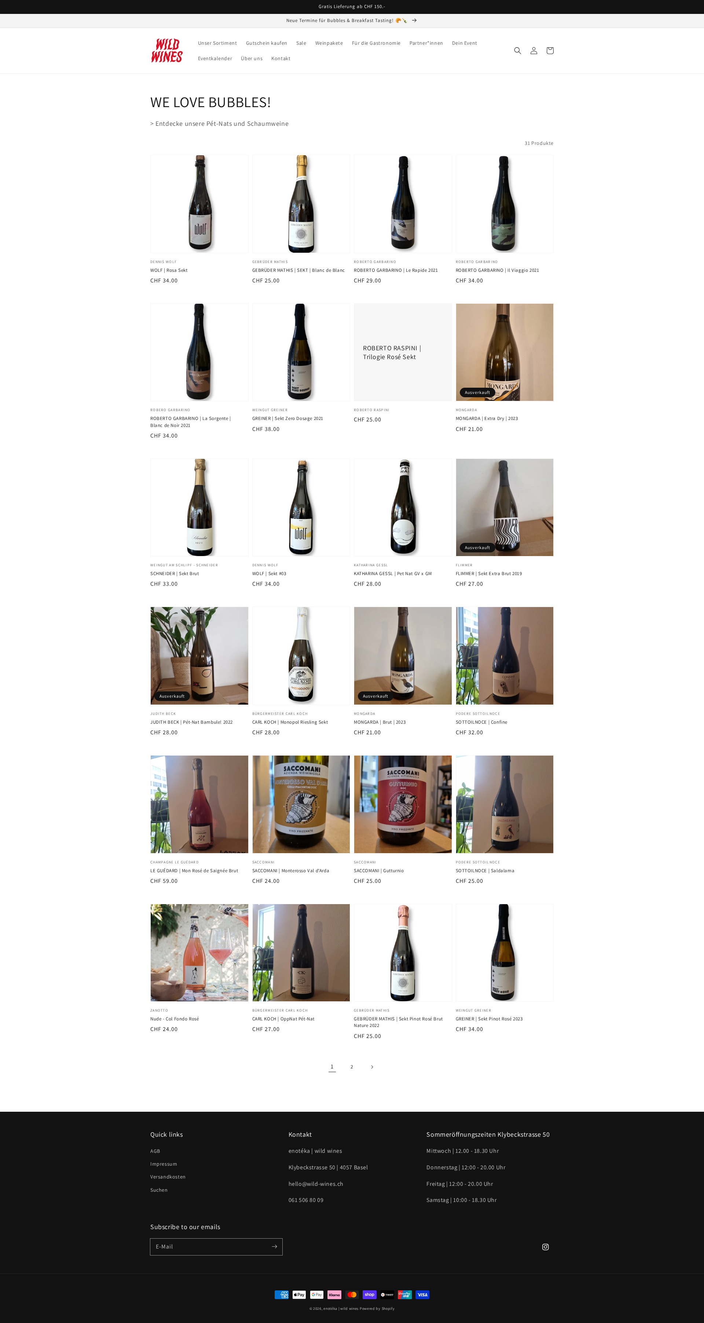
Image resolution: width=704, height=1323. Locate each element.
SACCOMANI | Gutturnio (379, 870)
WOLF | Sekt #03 (269, 573)
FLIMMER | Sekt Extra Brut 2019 (489, 573)
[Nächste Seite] (372, 1067)
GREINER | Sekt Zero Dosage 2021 (288, 418)
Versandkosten (168, 1176)
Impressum (163, 1164)
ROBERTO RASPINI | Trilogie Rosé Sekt (392, 352)
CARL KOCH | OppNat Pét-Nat (283, 1019)
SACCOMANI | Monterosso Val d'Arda (291, 870)
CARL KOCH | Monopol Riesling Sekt (290, 722)
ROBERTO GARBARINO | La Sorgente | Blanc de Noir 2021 (190, 421)
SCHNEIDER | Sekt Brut (174, 573)
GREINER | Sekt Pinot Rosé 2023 (489, 1019)
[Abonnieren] (274, 1247)
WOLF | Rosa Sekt (169, 270)
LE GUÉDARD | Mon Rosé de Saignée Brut (194, 870)
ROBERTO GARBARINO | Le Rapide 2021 (396, 270)
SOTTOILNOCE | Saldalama (485, 870)
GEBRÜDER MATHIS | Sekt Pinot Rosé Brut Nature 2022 (398, 1022)
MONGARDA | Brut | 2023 (380, 722)
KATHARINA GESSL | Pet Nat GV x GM (393, 573)
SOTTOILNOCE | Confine (482, 722)
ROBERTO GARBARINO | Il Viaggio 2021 (497, 270)
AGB (155, 1151)
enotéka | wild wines (341, 1308)
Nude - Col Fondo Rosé (174, 1019)
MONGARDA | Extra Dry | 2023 (487, 418)
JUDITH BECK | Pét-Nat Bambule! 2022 (191, 722)
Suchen (159, 1190)
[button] (518, 51)
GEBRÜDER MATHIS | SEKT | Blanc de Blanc (298, 270)
